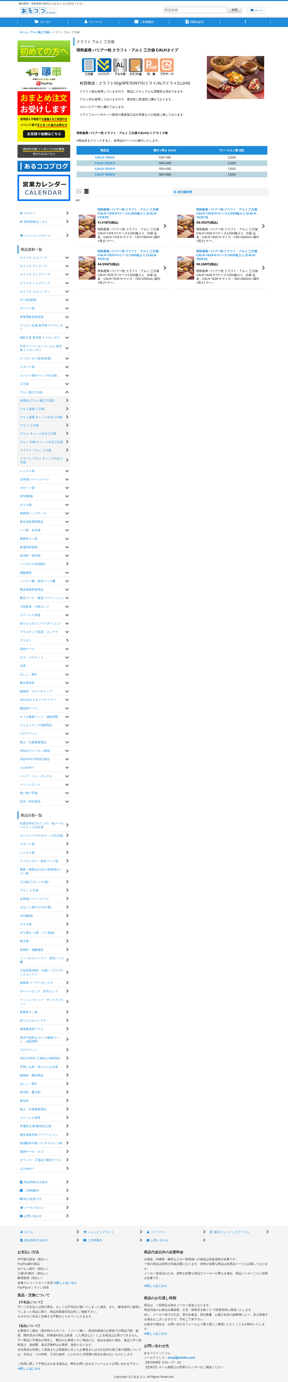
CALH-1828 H (105, 174)
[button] (245, 22)
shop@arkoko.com (181, 1357)
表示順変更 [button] (185, 192)
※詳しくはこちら (65, 1282)
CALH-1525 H (105, 168)
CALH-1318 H (104, 157)
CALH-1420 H (105, 163)
